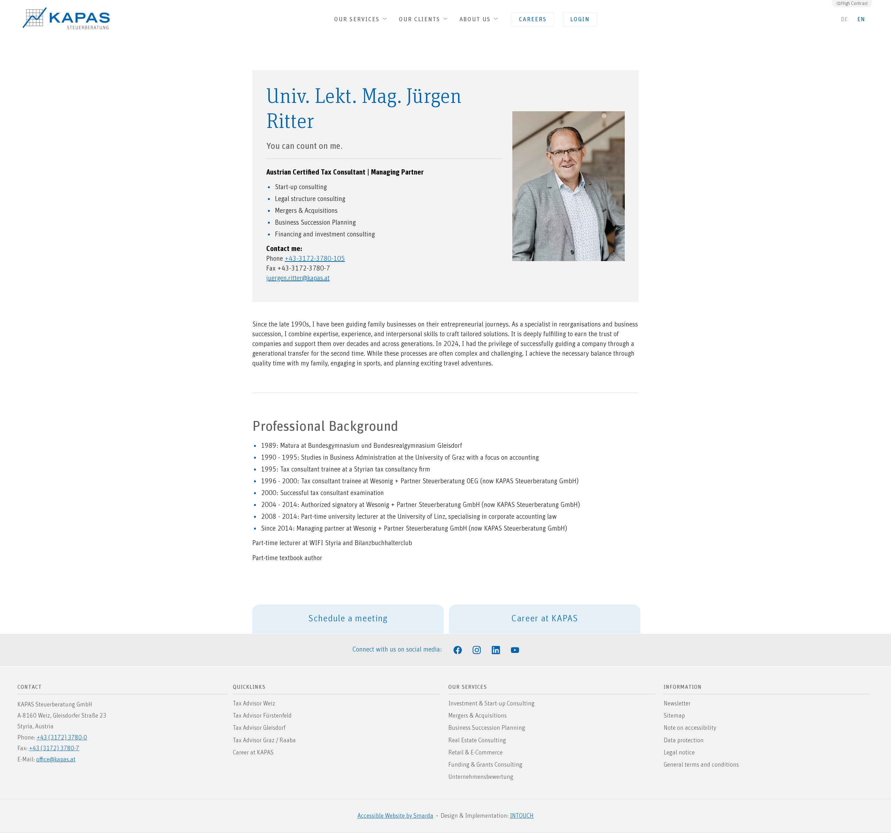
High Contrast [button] (854, 3)
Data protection (684, 740)
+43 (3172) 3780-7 (54, 748)
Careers (529, 21)
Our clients (420, 20)
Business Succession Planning (486, 728)
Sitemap (674, 716)
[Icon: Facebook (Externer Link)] (457, 649)
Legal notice (679, 753)
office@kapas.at (56, 760)
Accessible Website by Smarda (395, 816)
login (576, 21)
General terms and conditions (701, 767)
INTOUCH (522, 816)
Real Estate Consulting (477, 740)
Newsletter (677, 704)
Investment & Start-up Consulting (491, 704)
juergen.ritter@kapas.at (298, 278)
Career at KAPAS (513, 623)
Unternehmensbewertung (480, 777)
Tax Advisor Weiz (254, 704)
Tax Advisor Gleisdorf (259, 728)
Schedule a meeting (348, 618)
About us (476, 20)
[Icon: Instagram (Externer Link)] (477, 649)
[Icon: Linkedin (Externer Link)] (496, 649)
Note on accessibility (690, 728)
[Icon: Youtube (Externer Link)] (515, 649)
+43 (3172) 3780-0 (62, 738)
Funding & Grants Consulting (485, 765)
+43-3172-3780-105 (315, 258)
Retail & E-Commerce (475, 753)
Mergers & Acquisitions (477, 716)
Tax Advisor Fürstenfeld (262, 716)
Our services (358, 20)
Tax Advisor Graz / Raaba (264, 740)
